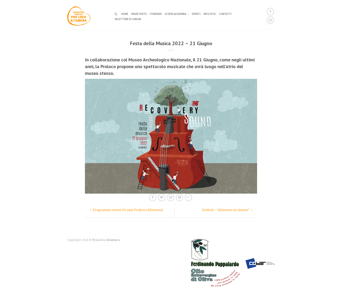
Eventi (196, 14)
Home (124, 14)
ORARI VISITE (139, 14)
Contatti (225, 14)
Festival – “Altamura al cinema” (226, 210)
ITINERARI (156, 14)
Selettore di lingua (128, 19)
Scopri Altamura (175, 14)
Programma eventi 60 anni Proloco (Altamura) (127, 210)
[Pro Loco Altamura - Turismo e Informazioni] (88, 15)
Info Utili (209, 14)
